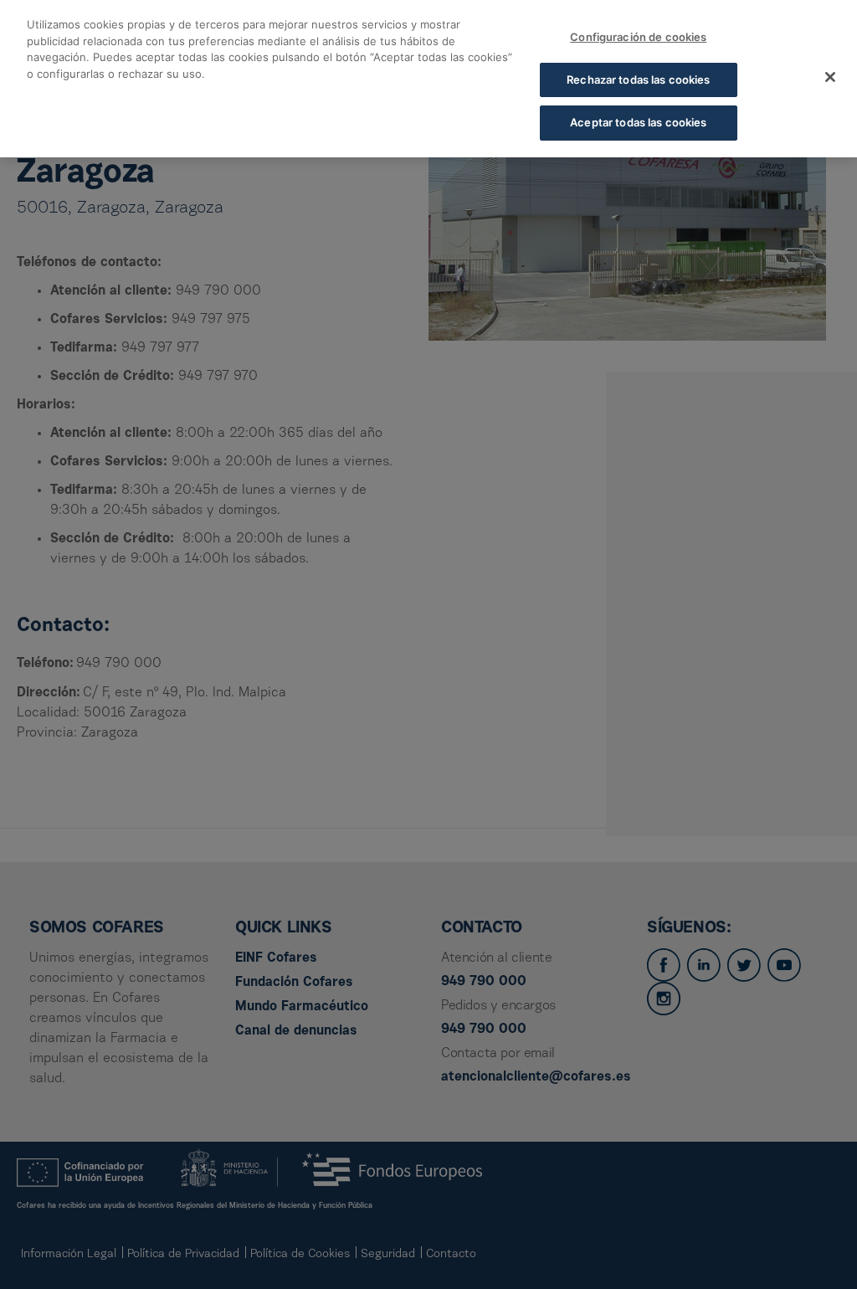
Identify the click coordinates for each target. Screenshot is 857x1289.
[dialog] (428, 78)
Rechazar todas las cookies (638, 79)
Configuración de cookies (638, 37)
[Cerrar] (830, 77)
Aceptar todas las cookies (638, 122)
